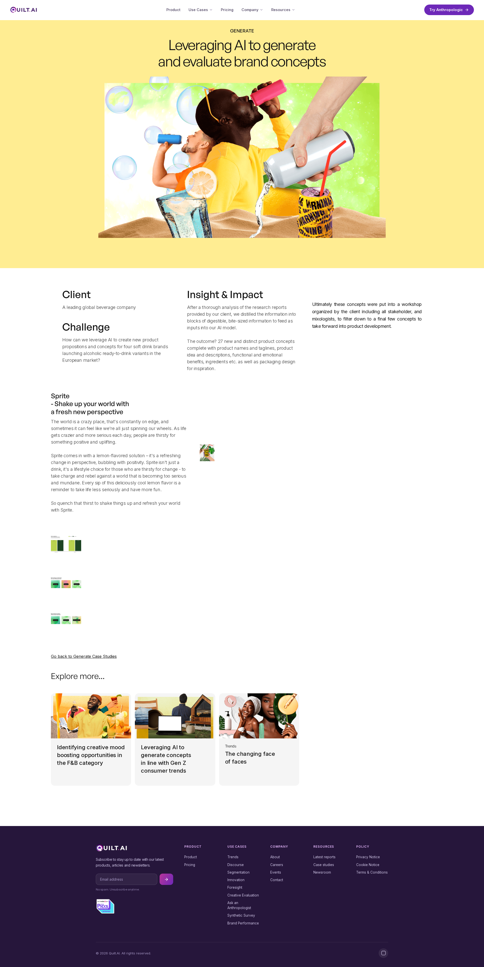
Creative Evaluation (243, 895)
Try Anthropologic (446, 10)
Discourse (235, 865)
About (275, 857)
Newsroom (322, 872)
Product (173, 10)
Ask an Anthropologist (239, 905)
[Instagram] (383, 953)
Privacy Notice (368, 857)
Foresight (234, 887)
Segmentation (238, 872)
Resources (280, 10)
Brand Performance (243, 923)
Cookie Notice (367, 865)
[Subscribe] (166, 879)
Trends (232, 857)
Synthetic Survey (241, 915)
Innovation (236, 880)
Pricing (227, 10)
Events (275, 872)
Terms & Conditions (372, 872)
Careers (276, 865)
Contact (276, 880)
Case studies (323, 865)
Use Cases (198, 10)
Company (249, 10)
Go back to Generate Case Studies (84, 656)
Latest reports (324, 857)
